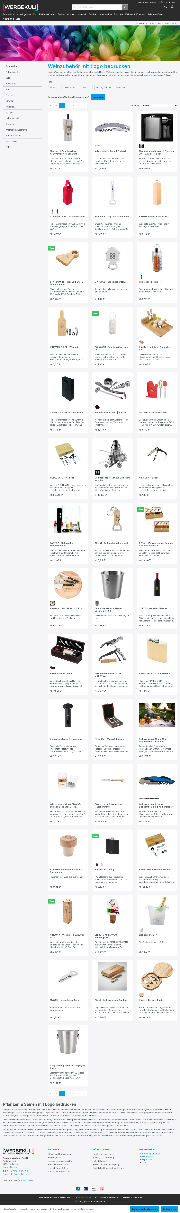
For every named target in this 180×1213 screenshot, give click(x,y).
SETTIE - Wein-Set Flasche (153, 608)
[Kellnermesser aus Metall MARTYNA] (112, 650)
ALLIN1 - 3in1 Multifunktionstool (111, 543)
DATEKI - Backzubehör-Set (153, 412)
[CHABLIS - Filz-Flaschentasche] (68, 389)
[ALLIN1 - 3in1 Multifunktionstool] (112, 519)
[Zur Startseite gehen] (20, 7)
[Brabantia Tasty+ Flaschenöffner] (112, 193)
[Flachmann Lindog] (112, 846)
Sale (8, 147)
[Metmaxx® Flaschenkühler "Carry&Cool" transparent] (68, 127)
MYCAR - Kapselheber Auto (64, 1000)
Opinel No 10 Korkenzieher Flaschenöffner (108, 805)
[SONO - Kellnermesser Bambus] (112, 976)
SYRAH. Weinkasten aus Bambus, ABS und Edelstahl (156, 544)
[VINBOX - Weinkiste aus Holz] (157, 193)
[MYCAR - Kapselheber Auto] (68, 976)
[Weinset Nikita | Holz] (68, 650)
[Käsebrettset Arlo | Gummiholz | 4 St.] (157, 323)
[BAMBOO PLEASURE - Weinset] (157, 846)
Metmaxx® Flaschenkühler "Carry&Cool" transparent (63, 152)
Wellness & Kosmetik (16, 129)
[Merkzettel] (166, 7)
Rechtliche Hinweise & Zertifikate (108, 1168)
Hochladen (98, 97)
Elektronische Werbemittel (60, 1161)
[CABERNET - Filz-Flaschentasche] (68, 193)
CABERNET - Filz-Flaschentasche (67, 216)
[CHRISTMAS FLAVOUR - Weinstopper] (112, 911)
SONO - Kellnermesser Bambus (111, 1000)
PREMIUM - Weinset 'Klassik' (109, 739)
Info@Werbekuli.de (18, 1174)
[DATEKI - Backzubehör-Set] (157, 389)
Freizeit (9, 95)
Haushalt (10, 106)
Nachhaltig (11, 141)
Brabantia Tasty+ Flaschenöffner (112, 216)
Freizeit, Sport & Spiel (58, 1168)
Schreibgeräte (13, 72)
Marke (68, 87)
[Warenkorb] (176, 6)
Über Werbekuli (146, 1149)
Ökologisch (101, 87)
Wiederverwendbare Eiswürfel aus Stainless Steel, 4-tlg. (66, 805)
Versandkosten (84, 1197)
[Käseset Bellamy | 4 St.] (157, 976)
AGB (144, 1162)
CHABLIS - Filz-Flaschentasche (66, 412)
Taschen (10, 124)
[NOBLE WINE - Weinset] (68, 454)
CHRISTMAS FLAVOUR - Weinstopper (107, 936)
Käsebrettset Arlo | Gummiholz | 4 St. (156, 348)
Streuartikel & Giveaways (59, 1154)
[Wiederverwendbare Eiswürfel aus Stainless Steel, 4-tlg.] (68, 780)
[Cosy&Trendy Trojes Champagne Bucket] (68, 1042)
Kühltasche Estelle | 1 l (150, 282)
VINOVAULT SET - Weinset (64, 347)
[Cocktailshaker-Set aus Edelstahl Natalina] (112, 454)
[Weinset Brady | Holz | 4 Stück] (112, 389)
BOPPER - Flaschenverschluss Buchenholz (66, 870)
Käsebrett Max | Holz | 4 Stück (66, 608)
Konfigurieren (169, 1209)
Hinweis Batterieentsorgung (106, 1164)
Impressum (147, 1159)
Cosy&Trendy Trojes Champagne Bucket (67, 1066)
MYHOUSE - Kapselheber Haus (111, 282)
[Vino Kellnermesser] (157, 454)
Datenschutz (148, 1156)
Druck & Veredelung (102, 1154)
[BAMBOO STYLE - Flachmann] (157, 650)
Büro (8, 77)
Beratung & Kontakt (151, 1153)
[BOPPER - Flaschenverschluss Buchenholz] (68, 846)
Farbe (53, 87)
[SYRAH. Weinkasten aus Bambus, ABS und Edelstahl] (157, 519)
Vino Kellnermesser (149, 478)
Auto (8, 89)
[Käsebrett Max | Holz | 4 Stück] (68, 585)
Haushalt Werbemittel (58, 1164)
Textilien (10, 112)
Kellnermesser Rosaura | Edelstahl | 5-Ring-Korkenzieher (156, 805)
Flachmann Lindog (104, 869)
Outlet (84, 87)
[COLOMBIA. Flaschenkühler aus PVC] (112, 323)
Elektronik (11, 83)
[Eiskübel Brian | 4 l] (157, 911)
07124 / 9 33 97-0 (19, 1171)
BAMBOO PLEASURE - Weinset (155, 869)
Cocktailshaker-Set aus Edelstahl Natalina (112, 479)
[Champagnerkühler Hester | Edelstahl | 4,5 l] (112, 585)
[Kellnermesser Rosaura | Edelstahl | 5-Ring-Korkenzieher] (157, 780)
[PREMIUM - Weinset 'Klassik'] (112, 715)
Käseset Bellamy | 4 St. (151, 1000)
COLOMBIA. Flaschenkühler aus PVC (111, 348)
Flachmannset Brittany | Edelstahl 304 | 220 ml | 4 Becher (156, 152)
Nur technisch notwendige (144, 1209)
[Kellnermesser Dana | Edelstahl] (112, 127)
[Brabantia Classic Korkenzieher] (68, 715)
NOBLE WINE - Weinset (62, 478)
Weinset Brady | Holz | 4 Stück (111, 412)
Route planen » (10, 1167)
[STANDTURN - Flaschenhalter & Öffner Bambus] (68, 258)
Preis (119, 87)
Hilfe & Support (100, 1161)
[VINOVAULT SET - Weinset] (68, 323)
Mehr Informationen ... (85, 1209)
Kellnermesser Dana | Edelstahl (111, 151)
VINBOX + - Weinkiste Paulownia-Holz (67, 936)
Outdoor (10, 101)
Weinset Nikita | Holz (61, 673)
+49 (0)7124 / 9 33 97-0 (167, 2)
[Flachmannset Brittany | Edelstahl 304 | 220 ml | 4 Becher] (157, 127)
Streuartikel (11, 66)
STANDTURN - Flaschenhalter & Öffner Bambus (66, 283)
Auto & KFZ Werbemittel (59, 1171)
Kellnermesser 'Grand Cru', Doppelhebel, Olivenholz (153, 740)
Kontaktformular (26, 1180)
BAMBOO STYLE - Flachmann (154, 673)
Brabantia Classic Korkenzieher (66, 739)
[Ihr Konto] (172, 7)
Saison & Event (13, 135)
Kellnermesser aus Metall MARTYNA (108, 675)
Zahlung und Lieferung (103, 1157)
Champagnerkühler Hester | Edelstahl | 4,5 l (109, 609)
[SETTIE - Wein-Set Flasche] (157, 585)
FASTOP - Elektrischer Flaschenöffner (62, 544)
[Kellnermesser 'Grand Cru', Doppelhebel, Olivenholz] (157, 715)
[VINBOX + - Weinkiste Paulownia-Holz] (68, 911)
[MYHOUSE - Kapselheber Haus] (112, 258)
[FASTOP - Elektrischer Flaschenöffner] (68, 519)
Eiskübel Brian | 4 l (148, 935)
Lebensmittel (12, 118)
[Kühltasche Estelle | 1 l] (157, 258)
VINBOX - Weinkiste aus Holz (154, 216)
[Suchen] (125, 7)
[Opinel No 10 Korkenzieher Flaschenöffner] (112, 780)
